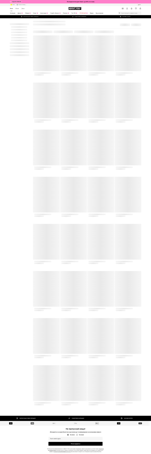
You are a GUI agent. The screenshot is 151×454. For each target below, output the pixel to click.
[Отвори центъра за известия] (131, 8)
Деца (23, 8)
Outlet (13, 4)
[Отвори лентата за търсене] (119, 13)
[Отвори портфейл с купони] (123, 8)
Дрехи (39, 21)
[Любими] (136, 8)
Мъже (17, 8)
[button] (123, 24)
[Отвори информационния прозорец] (140, 2)
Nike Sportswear (46, 21)
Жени (11, 8)
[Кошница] (140, 8)
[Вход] (127, 8)
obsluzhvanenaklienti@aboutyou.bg (62, 453)
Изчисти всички (51, 33)
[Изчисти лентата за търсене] (140, 13)
